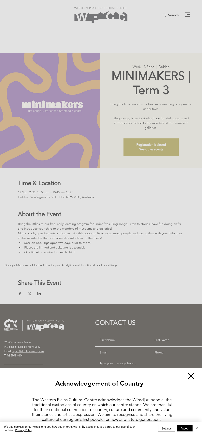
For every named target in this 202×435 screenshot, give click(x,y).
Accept (185, 428)
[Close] (197, 428)
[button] (191, 376)
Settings (167, 428)
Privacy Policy (23, 430)
